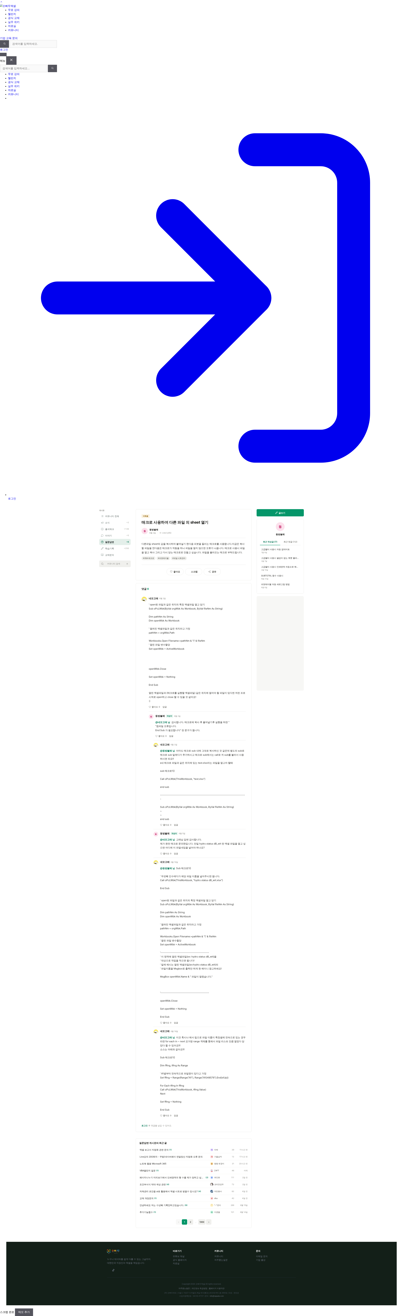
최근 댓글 (290, 541)
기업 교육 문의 (9, 38)
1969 (201, 1222)
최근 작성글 (270, 541)
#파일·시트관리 (178, 558)
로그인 (4, 49)
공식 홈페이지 (180, 1260)
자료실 (12, 90)
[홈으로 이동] (8, 6)
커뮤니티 (13, 94)
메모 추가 (24, 1312)
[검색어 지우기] (127, 563)
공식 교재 (14, 82)
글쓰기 (282, 512)
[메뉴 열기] (3, 54)
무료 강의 (14, 74)
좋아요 (156, 707)
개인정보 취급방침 (199, 1288)
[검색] (4, 44)
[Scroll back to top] (1, 1)
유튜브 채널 (178, 1256)
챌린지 (12, 78)
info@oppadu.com (217, 1296)
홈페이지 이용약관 (216, 1288)
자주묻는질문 (221, 1260)
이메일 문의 (262, 1256)
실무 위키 (14, 86)
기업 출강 (260, 1260)
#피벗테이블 (163, 558)
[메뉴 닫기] (11, 60)
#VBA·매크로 (148, 558)
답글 (165, 707)
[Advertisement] (280, 643)
